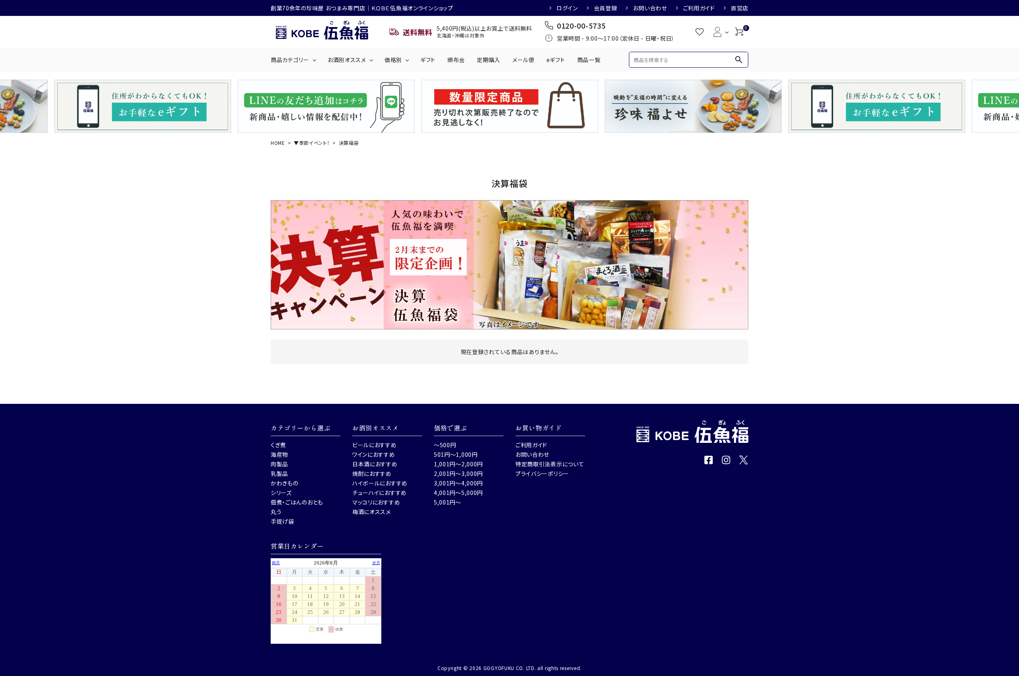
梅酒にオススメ (371, 512)
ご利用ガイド (699, 8)
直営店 (739, 8)
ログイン (567, 8)
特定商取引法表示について (549, 464)
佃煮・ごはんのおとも (297, 502)
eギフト (556, 60)
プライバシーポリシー (542, 473)
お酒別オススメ (347, 60)
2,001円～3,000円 (458, 473)
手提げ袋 (282, 521)
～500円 (445, 445)
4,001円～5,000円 (458, 493)
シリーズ (281, 493)
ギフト (427, 60)
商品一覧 (589, 60)
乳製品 (279, 473)
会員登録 (605, 8)
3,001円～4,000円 (458, 483)
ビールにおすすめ (374, 445)
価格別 (393, 60)
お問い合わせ (650, 8)
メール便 (523, 60)
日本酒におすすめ (375, 464)
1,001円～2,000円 (458, 464)
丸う (276, 512)
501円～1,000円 (456, 454)
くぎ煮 (278, 445)
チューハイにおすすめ (379, 493)
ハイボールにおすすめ (380, 483)
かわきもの (285, 483)
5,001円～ (447, 502)
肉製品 (279, 464)
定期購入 (488, 60)
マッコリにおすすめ (376, 502)
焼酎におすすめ (372, 473)
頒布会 (456, 60)
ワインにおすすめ (373, 454)
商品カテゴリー (290, 60)
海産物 (279, 454)
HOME (278, 142)
